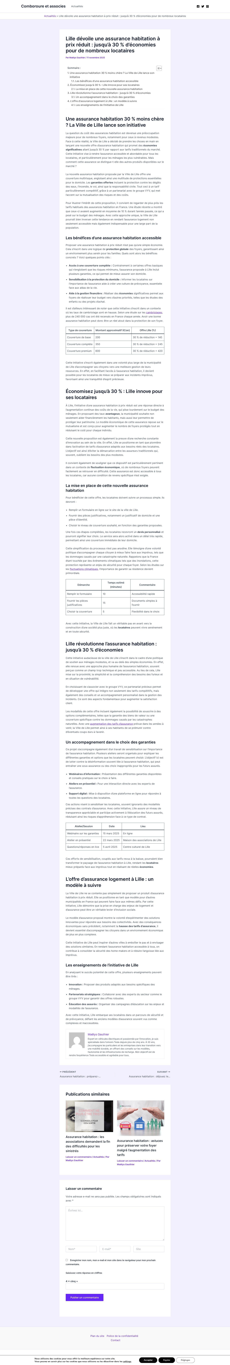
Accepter (148, 1360)
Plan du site (97, 1335)
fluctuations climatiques (84, 569)
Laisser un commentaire (79, 1156)
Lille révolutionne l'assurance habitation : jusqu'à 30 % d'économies (110, 92)
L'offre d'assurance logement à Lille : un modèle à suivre (103, 101)
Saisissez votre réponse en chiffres (84, 1272)
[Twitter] (202, 6)
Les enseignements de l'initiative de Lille (99, 104)
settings (127, 1361)
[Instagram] (207, 6)
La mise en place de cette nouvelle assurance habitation (109, 89)
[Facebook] (198, 6)
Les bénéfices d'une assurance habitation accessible (106, 81)
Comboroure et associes (43, 6)
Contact (115, 1340)
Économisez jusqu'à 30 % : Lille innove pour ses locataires (105, 84)
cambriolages (154, 312)
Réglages (185, 1360)
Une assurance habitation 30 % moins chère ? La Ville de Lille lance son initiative (112, 74)
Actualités (77, 6)
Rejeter (166, 1360)
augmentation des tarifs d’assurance (111, 723)
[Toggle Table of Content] (157, 68)
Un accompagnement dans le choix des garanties (105, 97)
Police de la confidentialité (122, 1335)
